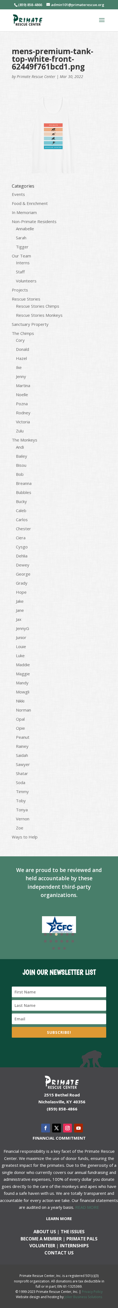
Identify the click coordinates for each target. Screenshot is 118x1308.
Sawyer (23, 764)
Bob (20, 474)
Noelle (22, 394)
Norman (23, 710)
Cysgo (22, 546)
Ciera (21, 537)
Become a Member (41, 1239)
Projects (20, 290)
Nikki (20, 701)
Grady (21, 583)
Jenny (21, 376)
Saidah (22, 755)
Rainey (22, 746)
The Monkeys (24, 440)
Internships (74, 1246)
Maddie (23, 664)
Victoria (23, 421)
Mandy (22, 682)
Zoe (19, 828)
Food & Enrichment (30, 203)
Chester (23, 528)
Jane (20, 610)
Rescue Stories (26, 299)
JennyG (22, 628)
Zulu (20, 431)
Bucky (21, 501)
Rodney (23, 412)
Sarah (21, 237)
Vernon (22, 818)
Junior (21, 637)
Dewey (22, 565)
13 (53, 948)
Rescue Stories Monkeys (39, 315)
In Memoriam (24, 212)
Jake (20, 601)
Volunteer (42, 1246)
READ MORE (87, 1207)
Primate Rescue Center (36, 76)
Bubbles (23, 492)
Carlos (22, 519)
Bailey (21, 456)
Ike (19, 367)
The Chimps (23, 333)
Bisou (21, 465)
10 (61, 941)
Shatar (22, 773)
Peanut (22, 737)
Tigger (22, 246)
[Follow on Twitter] (56, 1128)
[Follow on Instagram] (67, 1128)
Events (18, 194)
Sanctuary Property (30, 324)
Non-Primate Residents (34, 221)
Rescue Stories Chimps (37, 306)
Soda (20, 782)
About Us (44, 1232)
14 (59, 948)
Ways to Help (25, 837)
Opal (20, 719)
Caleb (21, 510)
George (23, 574)
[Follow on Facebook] (45, 1128)
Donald (22, 349)
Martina (23, 385)
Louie (21, 646)
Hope (21, 592)
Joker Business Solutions (83, 1297)
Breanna (24, 483)
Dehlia (21, 556)
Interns (23, 262)
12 (72, 941)
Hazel (21, 358)
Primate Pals (81, 1239)
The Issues (73, 1232)
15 (64, 948)
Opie (20, 728)
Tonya (22, 809)
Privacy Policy (92, 1291)
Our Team (21, 256)
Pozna (22, 403)
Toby (21, 800)
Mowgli (22, 692)
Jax (18, 619)
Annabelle (25, 228)
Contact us (59, 1253)
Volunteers (26, 281)
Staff (20, 271)
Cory (20, 340)
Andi (20, 447)
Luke (20, 655)
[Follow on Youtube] (78, 1128)
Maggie (23, 673)
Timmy (22, 791)
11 (67, 941)
